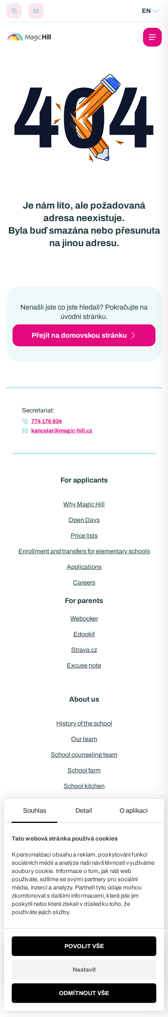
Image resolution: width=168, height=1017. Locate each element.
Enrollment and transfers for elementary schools (84, 551)
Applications (84, 566)
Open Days (84, 520)
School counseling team (84, 754)
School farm (84, 770)
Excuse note (84, 665)
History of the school (84, 723)
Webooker (84, 618)
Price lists (84, 535)
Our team (84, 739)
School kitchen (84, 786)
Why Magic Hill (84, 504)
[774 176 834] (14, 11)
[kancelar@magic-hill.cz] (36, 11)
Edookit (84, 634)
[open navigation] (152, 37)
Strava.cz (84, 649)
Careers (84, 582)
